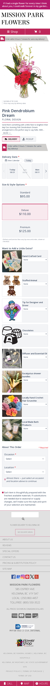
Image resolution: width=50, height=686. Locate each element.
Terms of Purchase (32, 671)
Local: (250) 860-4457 (25, 598)
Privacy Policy (13, 671)
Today (28, 160)
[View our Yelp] (36, 577)
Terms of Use (25, 676)
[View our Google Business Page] (18, 577)
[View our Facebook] (13, 577)
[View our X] (32, 577)
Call (9, 683)
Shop (14, 31)
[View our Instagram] (23, 577)
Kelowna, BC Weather (13, 662)
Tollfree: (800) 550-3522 (25, 602)
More (5, 133)
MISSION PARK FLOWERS (22, 18)
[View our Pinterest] (27, 577)
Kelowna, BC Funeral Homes (17, 653)
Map (26, 683)
